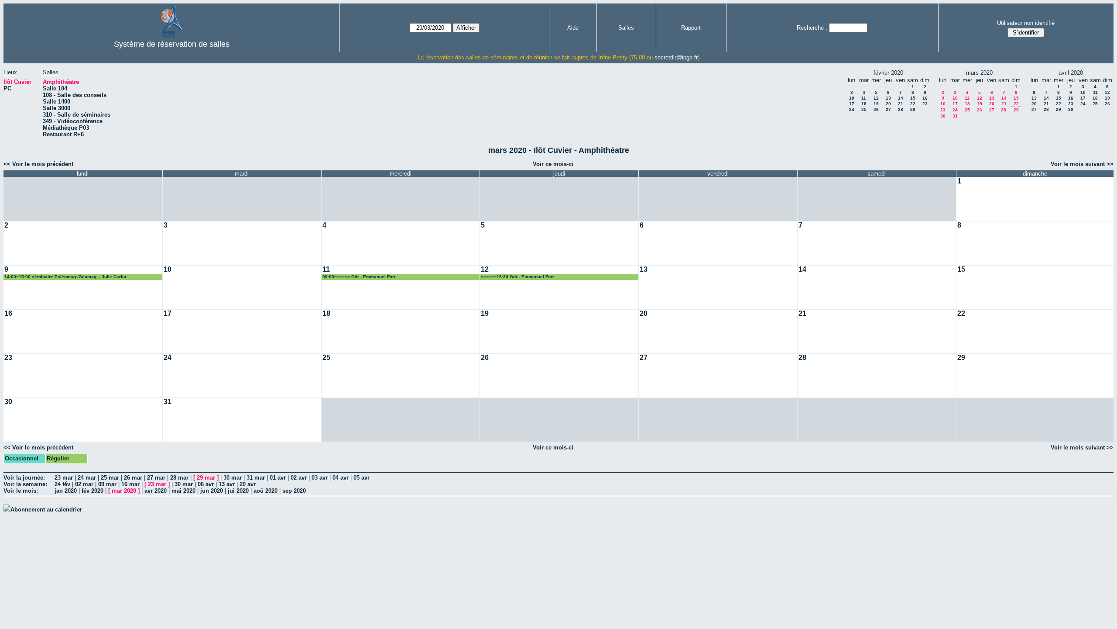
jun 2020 (211, 490)
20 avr (248, 484)
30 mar (232, 477)
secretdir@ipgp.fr (676, 57)
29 (912, 109)
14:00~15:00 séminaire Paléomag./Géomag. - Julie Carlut (65, 276)
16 (925, 98)
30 (943, 116)
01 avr (278, 477)
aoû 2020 (266, 490)
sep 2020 (294, 490)
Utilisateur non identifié (1026, 23)
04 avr (340, 477)
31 (955, 116)
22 (912, 103)
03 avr (320, 477)
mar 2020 (124, 490)
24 (851, 109)
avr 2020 (155, 490)
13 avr (227, 484)
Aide (573, 27)
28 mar (179, 477)
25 (864, 109)
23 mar (64, 477)
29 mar (206, 477)
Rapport (691, 27)
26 (876, 109)
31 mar (256, 477)
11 (863, 98)
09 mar (107, 484)
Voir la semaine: (25, 484)
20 (888, 103)
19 (876, 103)
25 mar (110, 477)
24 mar (87, 477)
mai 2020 (183, 490)
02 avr (299, 477)
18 (864, 103)
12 (876, 98)
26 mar (133, 477)
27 (888, 109)
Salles (626, 27)
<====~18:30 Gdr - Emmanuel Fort (517, 276)
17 (851, 103)
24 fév (62, 484)
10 (851, 98)
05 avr (361, 477)
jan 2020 (66, 490)
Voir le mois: (20, 490)
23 (925, 103)
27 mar (156, 477)
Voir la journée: (24, 477)
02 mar (84, 484)
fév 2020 (92, 490)
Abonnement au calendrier (46, 509)
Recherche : (812, 27)
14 (900, 98)
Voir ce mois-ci (553, 164)
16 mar (130, 484)
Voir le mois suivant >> (1082, 164)
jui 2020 (238, 490)
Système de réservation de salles (172, 44)
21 (900, 103)
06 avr (206, 484)
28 (900, 109)
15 (912, 98)
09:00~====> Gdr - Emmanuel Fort (358, 276)
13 (888, 98)
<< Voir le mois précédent (38, 164)
